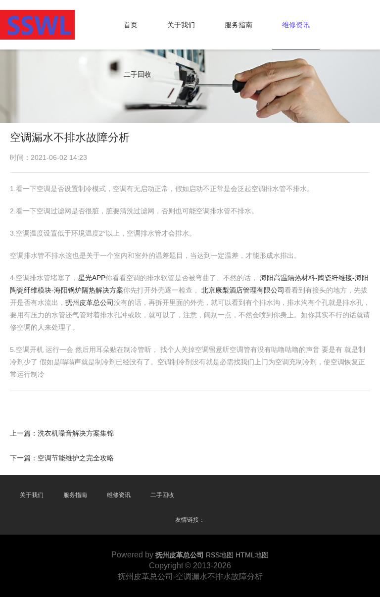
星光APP (91, 278)
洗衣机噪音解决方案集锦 (76, 433)
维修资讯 (296, 25)
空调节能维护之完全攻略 (76, 458)
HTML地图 (252, 555)
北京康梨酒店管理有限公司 (243, 290)
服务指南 (238, 25)
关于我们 (181, 25)
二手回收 (137, 74)
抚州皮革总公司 (89, 302)
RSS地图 (220, 555)
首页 (131, 25)
